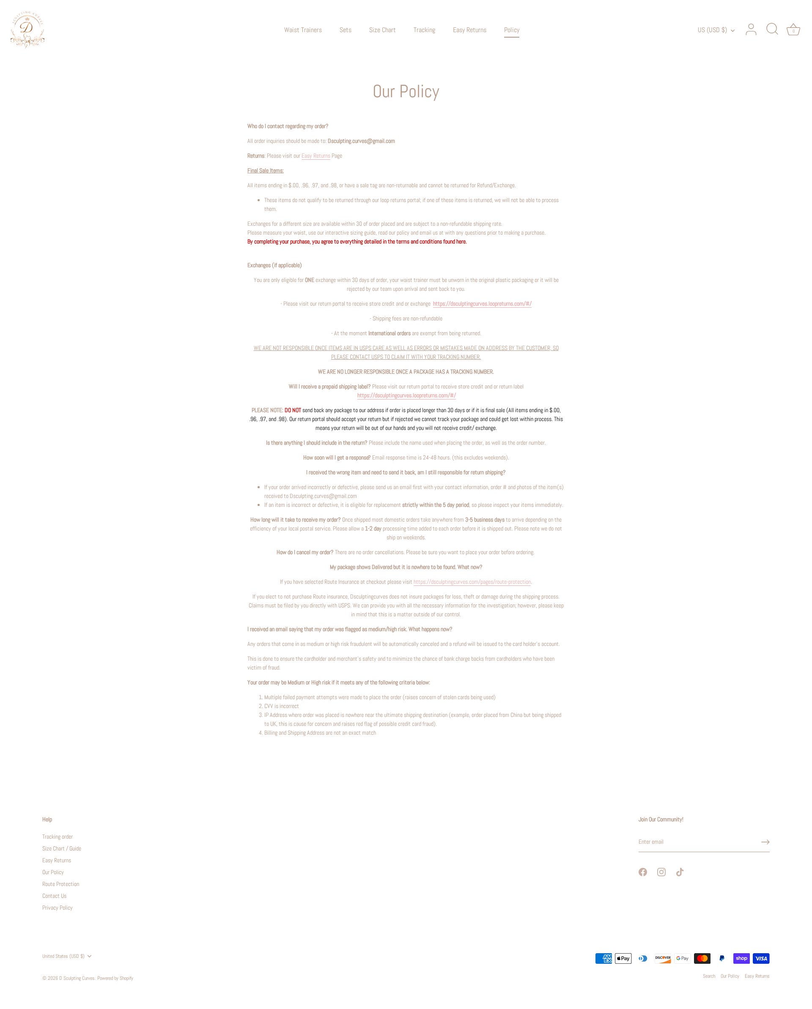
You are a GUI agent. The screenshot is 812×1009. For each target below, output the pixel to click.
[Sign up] (765, 842)
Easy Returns (469, 29)
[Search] (772, 29)
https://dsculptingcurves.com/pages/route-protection (472, 581)
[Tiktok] (680, 871)
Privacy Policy (57, 907)
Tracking (424, 29)
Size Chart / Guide (61, 848)
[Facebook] (643, 871)
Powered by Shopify (115, 978)
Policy (511, 29)
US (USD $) (712, 30)
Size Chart (382, 29)
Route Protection (60, 884)
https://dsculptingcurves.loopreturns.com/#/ (482, 303)
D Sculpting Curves (77, 978)
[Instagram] (661, 871)
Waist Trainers (303, 29)
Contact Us (54, 896)
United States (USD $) (63, 956)
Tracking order (57, 836)
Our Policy (53, 872)
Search (709, 976)
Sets (345, 29)
